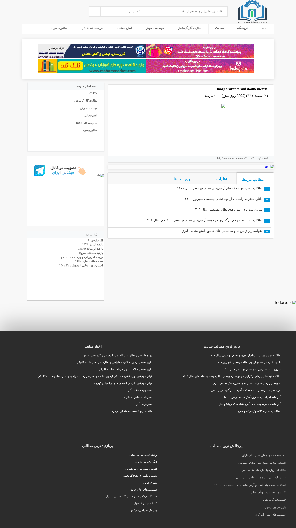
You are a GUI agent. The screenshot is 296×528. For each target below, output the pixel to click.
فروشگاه (242, 28)
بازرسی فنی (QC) (93, 28)
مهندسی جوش (154, 28)
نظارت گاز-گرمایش (189, 28)
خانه (264, 28)
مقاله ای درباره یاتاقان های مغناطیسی (264, 470)
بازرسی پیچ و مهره (275, 507)
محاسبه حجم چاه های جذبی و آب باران (264, 455)
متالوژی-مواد (59, 28)
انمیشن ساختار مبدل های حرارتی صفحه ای (261, 462)
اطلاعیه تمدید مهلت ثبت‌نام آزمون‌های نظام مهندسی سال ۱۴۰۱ (219, 188)
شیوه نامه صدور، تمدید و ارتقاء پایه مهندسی (261, 477)
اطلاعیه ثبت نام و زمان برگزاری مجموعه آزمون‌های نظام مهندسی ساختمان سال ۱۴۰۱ (203, 220)
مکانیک (219, 28)
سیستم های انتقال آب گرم (270, 514)
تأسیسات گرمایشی (274, 499)
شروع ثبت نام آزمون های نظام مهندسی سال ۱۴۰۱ (227, 209)
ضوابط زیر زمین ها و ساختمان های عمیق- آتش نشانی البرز (222, 231)
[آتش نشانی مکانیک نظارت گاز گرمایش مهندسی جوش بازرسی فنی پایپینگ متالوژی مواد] (123, 11)
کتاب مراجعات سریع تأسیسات (268, 492)
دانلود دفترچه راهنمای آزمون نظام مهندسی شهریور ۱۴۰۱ (223, 199)
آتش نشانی (124, 28)
